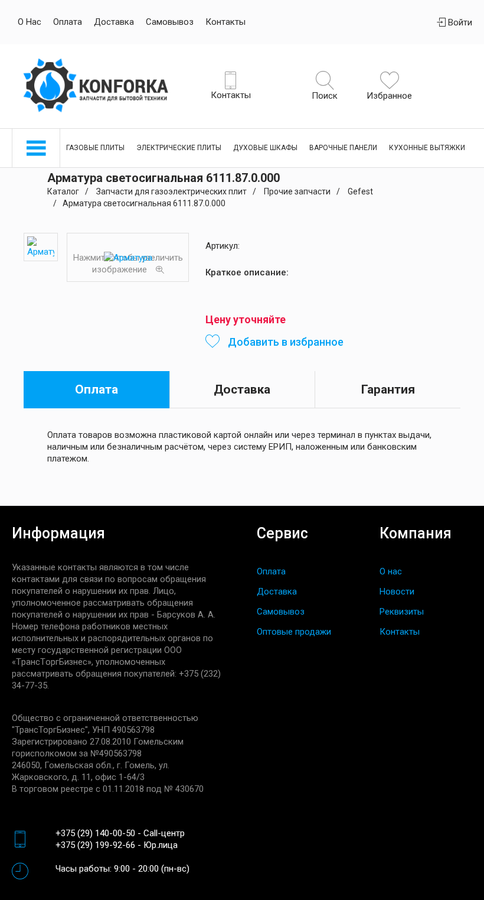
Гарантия (388, 389)
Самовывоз (170, 22)
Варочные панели (343, 148)
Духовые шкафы (265, 148)
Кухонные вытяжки (427, 148)
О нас (29, 22)
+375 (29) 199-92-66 (95, 845)
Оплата (67, 22)
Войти (459, 22)
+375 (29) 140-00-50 (95, 833)
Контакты (225, 22)
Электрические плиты (178, 148)
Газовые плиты (95, 148)
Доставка (114, 22)
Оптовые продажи (294, 631)
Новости (397, 591)
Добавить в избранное (284, 342)
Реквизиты (402, 611)
